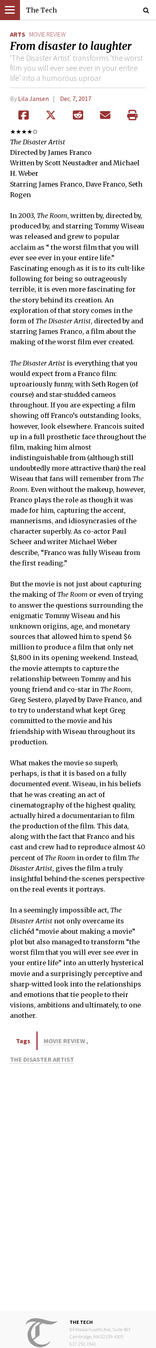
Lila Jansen (33, 99)
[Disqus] (78, 1189)
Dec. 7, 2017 (75, 99)
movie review (47, 34)
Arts (17, 34)
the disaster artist (42, 1059)
